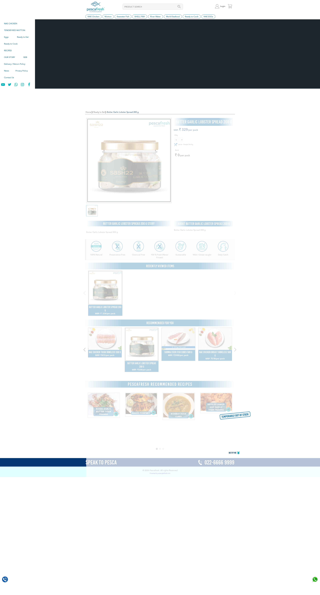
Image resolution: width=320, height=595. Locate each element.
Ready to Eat (22, 37)
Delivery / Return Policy (14, 64)
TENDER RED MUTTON (14, 30)
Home (88, 112)
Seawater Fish (123, 16)
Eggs (6, 37)
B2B (25, 57)
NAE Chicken (93, 16)
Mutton (108, 16)
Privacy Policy (22, 70)
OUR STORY (9, 57)
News (6, 70)
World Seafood (173, 16)
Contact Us (9, 77)
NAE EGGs (208, 16)
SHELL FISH (139, 16)
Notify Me (233, 452)
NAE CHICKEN (10, 23)
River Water (155, 16)
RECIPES (8, 50)
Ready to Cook (11, 43)
